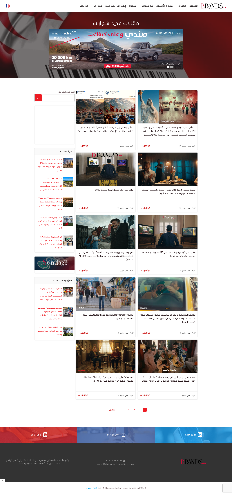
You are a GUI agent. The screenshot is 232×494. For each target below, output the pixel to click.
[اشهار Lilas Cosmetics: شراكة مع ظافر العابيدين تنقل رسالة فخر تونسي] (105, 294)
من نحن (84, 6)
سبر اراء (98, 6)
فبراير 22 (182, 208)
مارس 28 (182, 271)
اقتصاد (133, 6)
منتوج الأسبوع (164, 6)
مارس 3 (183, 333)
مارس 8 (121, 333)
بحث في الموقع (66, 92)
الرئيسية (193, 6)
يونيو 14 (182, 146)
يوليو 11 (121, 146)
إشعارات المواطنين (115, 6)
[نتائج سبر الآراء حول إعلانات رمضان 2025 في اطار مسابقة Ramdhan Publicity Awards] (167, 231)
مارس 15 (120, 208)
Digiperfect (91, 488)
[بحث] (38, 97)
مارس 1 (183, 396)
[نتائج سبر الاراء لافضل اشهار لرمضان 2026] (105, 169)
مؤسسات (147, 6)
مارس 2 (121, 396)
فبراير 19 (120, 271)
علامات (182, 6)
